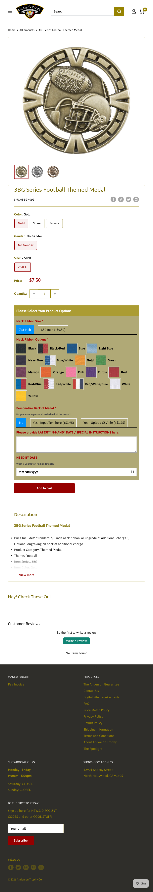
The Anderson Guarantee (101, 684)
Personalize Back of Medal (43, 411)
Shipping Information (98, 729)
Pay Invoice (16, 684)
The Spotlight (92, 748)
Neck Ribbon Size (29, 321)
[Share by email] (136, 199)
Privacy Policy (93, 716)
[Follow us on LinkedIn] (41, 867)
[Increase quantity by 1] (55, 294)
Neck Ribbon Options (32, 339)
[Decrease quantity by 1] (33, 294)
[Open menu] (10, 11)
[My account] (134, 11)
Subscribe (21, 840)
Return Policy (92, 723)
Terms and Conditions (98, 736)
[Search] (119, 11)
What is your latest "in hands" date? (35, 463)
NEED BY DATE (35, 460)
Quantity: (20, 293)
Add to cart (44, 488)
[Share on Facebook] (113, 199)
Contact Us (91, 690)
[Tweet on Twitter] (128, 199)
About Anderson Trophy (100, 742)
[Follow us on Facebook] (11, 867)
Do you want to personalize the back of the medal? (43, 414)
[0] (141, 11)
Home (12, 30)
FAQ (86, 703)
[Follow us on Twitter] (18, 867)
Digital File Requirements (101, 697)
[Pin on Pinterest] (121, 199)
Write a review (76, 641)
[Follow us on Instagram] (26, 867)
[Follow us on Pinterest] (33, 867)
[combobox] (82, 11)
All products (27, 30)
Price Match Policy (96, 710)
